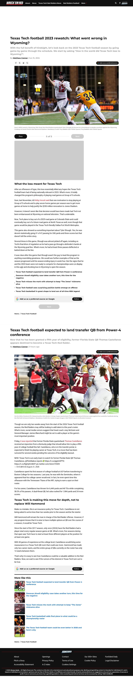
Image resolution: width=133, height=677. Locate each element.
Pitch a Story (19, 660)
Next (77, 136)
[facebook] (119, 3)
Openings (46, 657)
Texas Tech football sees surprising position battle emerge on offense (46, 288)
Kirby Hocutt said (42, 200)
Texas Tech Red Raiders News (49, 3)
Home (16, 314)
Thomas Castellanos (73, 441)
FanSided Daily (111, 657)
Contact (65, 657)
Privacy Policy (48, 660)
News (34, 3)
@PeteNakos (30, 461)
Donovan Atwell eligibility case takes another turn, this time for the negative (46, 276)
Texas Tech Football (28, 314)
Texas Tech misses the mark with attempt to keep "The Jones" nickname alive (48, 283)
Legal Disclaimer (112, 660)
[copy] (27, 62)
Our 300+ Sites (91, 657)
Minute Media (14, 670)
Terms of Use (67, 660)
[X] (116, 3)
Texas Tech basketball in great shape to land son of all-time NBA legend (48, 291)
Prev (21, 136)
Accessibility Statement (24, 664)
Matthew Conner (20, 58)
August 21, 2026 (33, 467)
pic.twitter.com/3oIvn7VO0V (48, 464)
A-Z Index (46, 664)
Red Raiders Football (71, 3)
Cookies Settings (69, 664)
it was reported (26, 441)
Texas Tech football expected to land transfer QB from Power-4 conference (49, 272)
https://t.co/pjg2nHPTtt (54, 461)
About (27, 3)
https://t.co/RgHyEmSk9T (25, 464)
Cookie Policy (90, 660)
